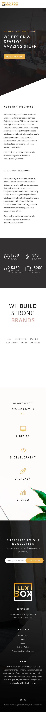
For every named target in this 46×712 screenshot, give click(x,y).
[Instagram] (25, 700)
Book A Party (23, 635)
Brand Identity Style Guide (23, 651)
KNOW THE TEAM (14, 57)
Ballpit (23, 639)
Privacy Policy (23, 647)
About (23, 643)
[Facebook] (21, 700)
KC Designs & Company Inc (32, 705)
